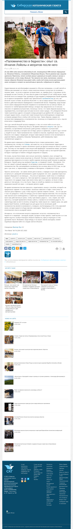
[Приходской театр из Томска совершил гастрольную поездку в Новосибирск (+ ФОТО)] (49, 278)
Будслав (34, 162)
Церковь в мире (38, 469)
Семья (48, 481)
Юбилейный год (16, 244)
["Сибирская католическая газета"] (36, 5)
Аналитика (49, 466)
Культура (49, 505)
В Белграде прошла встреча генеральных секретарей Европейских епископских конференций (38, 430)
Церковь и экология (49, 491)
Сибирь (27, 144)
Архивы (36, 479)
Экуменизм (62, 493)
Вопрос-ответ (63, 499)
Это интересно (63, 497)
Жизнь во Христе (64, 472)
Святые (61, 470)
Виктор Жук (17, 227)
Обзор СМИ (37, 474)
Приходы (61, 468)
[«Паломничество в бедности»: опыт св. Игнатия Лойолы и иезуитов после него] (36, 38)
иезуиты (50, 126)
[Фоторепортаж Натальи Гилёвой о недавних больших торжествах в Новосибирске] (31, 278)
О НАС (23, 464)
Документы (50, 468)
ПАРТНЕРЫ (24, 468)
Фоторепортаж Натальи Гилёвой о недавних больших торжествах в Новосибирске (31, 286)
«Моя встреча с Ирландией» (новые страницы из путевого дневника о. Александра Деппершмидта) (39, 376)
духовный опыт (47, 238)
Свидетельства (63, 466)
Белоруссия (21, 238)
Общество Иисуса (21, 241)
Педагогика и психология (50, 500)
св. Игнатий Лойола (56, 241)
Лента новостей (38, 472)
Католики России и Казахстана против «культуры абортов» (29, 417)
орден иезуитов (32, 241)
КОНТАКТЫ (24, 466)
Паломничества (63, 495)
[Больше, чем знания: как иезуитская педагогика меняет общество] (13, 278)
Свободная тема (63, 501)
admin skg (8, 68)
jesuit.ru (15, 234)
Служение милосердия (62, 491)
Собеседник (50, 473)
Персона (49, 477)
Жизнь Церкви (63, 464)
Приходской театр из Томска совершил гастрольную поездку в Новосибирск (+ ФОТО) (49, 287)
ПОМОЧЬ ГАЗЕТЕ (26, 470)
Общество (49, 479)
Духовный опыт (63, 486)
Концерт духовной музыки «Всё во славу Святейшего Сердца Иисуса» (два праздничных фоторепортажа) (13, 308)
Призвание (62, 488)
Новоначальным (63, 481)
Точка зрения (50, 489)
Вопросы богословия (50, 471)
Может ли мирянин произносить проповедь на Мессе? (28, 390)
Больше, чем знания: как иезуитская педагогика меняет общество (12, 286)
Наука (48, 497)
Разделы (36, 476)
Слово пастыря (38, 464)
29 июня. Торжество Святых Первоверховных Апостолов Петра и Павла (32, 336)
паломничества (47, 98)
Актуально (49, 464)
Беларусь (13, 238)
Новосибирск (9, 241)
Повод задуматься (52, 487)
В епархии (36, 471)
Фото (35, 477)
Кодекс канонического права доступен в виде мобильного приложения (32, 403)
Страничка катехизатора (62, 483)
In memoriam (62, 503)
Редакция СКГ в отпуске (20, 322)
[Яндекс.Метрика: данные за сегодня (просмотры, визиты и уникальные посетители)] (10, 512)
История (49, 503)
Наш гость (49, 475)
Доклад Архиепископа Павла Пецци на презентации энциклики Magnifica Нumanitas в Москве (38, 363)
